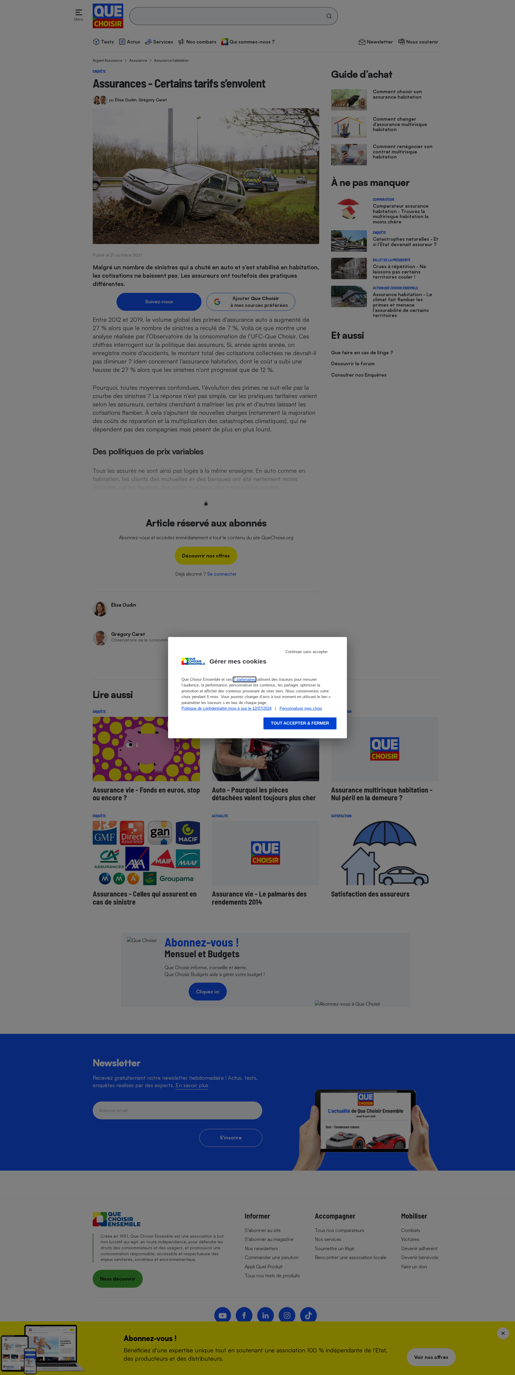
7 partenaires (244, 679)
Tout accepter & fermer (300, 723)
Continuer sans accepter (307, 652)
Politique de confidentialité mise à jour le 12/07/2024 (227, 708)
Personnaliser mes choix (301, 708)
